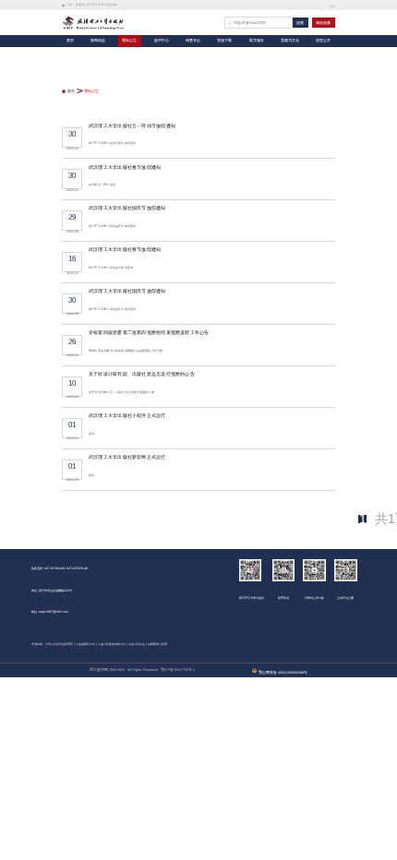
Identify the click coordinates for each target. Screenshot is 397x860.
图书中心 (161, 41)
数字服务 (256, 41)
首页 (70, 41)
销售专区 (193, 41)
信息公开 (323, 41)
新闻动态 (97, 41)
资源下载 (224, 41)
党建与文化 (290, 41)
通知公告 (129, 40)
